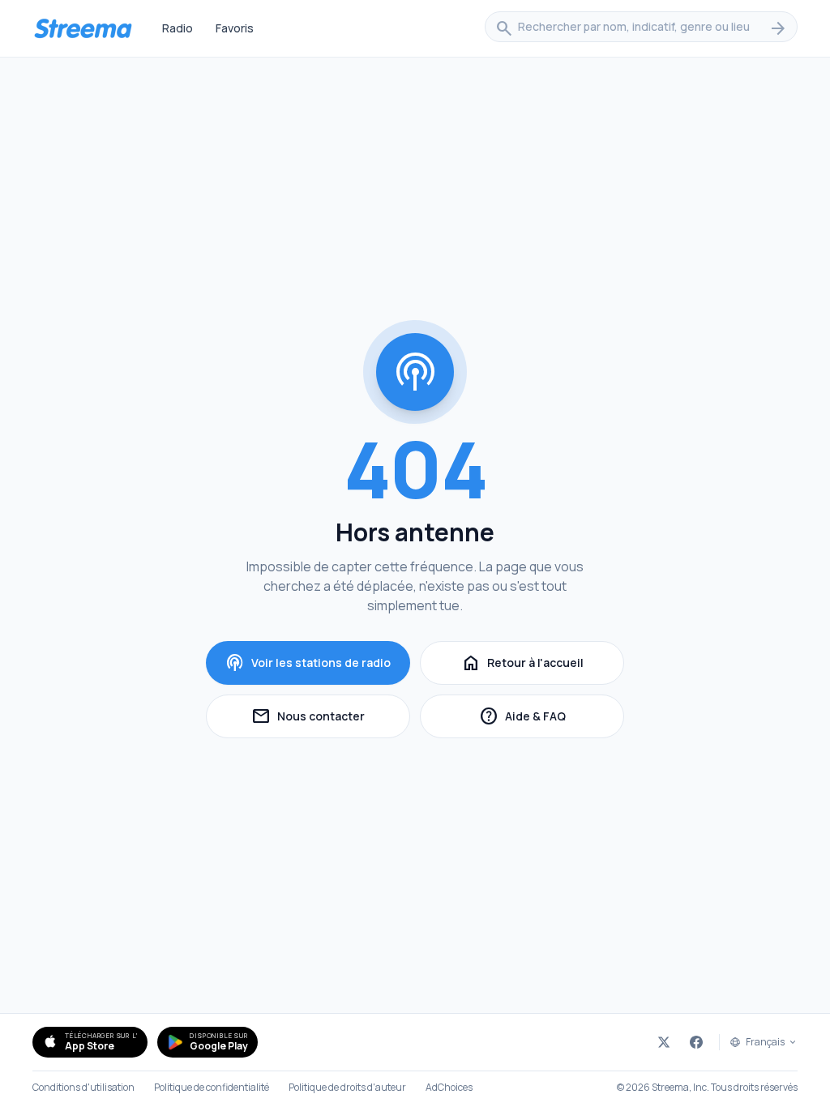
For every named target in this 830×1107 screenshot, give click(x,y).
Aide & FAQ (551, 718)
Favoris (235, 28)
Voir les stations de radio (308, 663)
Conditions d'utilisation (83, 1087)
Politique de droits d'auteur (347, 1087)
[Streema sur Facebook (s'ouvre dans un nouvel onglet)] (696, 1042)
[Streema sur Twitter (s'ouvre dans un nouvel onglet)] (664, 1042)
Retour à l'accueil (522, 663)
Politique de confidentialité (211, 1087)
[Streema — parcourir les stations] (82, 28)
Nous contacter (330, 718)
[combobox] (641, 28)
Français (765, 1042)
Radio (177, 28)
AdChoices (449, 1087)
